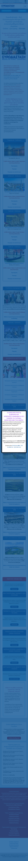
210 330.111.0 (17, 447)
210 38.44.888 (16, 445)
